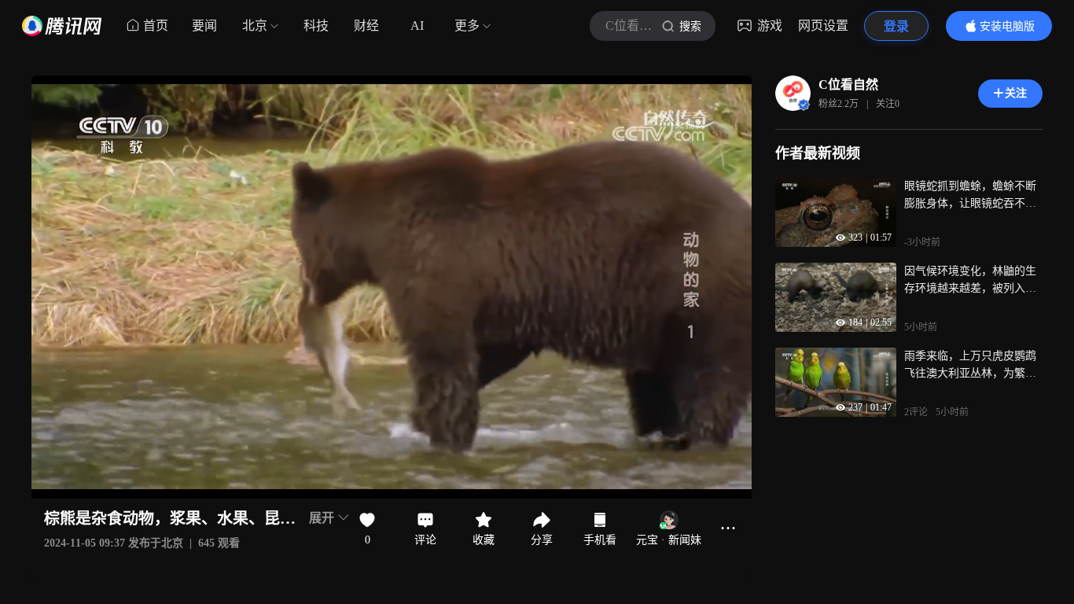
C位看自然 (848, 84)
